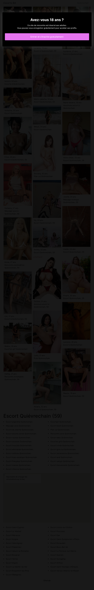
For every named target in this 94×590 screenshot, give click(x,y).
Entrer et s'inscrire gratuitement (47, 36)
